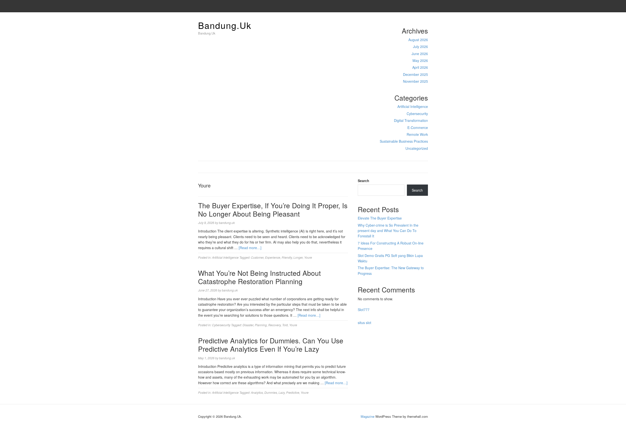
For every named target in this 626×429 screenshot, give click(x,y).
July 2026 (420, 46)
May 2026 (420, 60)
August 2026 (418, 39)
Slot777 (363, 309)
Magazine (367, 416)
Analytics (257, 392)
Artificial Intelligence (412, 106)
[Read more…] (250, 247)
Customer (257, 257)
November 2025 (415, 81)
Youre (308, 257)
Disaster (248, 325)
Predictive (292, 392)
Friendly (287, 257)
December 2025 (415, 74)
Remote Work (417, 134)
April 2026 (420, 67)
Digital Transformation (411, 120)
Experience (272, 257)
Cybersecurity (417, 113)
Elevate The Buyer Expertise (380, 218)
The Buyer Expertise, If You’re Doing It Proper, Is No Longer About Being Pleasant (272, 209)
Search (363, 180)
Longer (298, 257)
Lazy (282, 392)
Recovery (274, 325)
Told (285, 325)
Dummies (270, 392)
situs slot (364, 322)
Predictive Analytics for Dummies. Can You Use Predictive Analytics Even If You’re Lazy (270, 345)
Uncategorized (416, 148)
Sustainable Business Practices (404, 141)
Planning (261, 325)
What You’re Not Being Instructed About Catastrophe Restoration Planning (259, 277)
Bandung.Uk (224, 25)
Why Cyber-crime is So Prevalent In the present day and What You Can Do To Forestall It (388, 231)
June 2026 (420, 53)
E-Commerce (417, 127)
